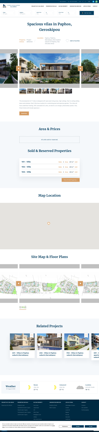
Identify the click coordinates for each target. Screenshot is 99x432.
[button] (18, 68)
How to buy (35, 405)
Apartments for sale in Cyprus (24, 407)
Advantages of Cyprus (70, 405)
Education (68, 417)
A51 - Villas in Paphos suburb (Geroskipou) (20, 354)
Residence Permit (53, 405)
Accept (90, 426)
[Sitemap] (89, 1)
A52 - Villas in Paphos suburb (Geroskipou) (47, 354)
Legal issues (36, 407)
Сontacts (83, 405)
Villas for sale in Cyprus (23, 410)
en (80, 1)
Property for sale (21, 405)
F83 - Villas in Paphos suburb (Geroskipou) (75, 354)
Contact (95, 6)
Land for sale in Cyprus (22, 414)
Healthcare (68, 419)
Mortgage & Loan (37, 414)
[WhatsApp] (96, 2)
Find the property (85, 410)
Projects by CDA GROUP (37, 6)
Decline (78, 426)
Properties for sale (51, 6)
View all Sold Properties (70, 180)
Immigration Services (75, 6)
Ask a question (63, 1)
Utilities (35, 417)
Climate (67, 407)
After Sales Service (37, 419)
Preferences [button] (33, 427)
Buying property (63, 6)
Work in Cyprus (53, 407)
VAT (34, 410)
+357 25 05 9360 (73, 1)
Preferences (65, 426)
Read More (24, 113)
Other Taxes (36, 412)
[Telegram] (93, 2)
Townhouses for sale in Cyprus (24, 412)
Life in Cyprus (87, 6)
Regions (67, 412)
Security (67, 414)
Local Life (68, 410)
